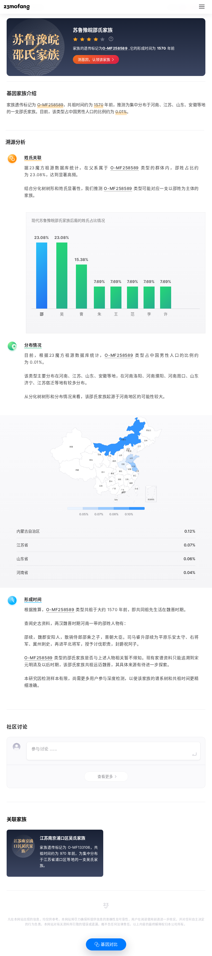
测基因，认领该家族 (94, 59)
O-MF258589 (115, 48)
